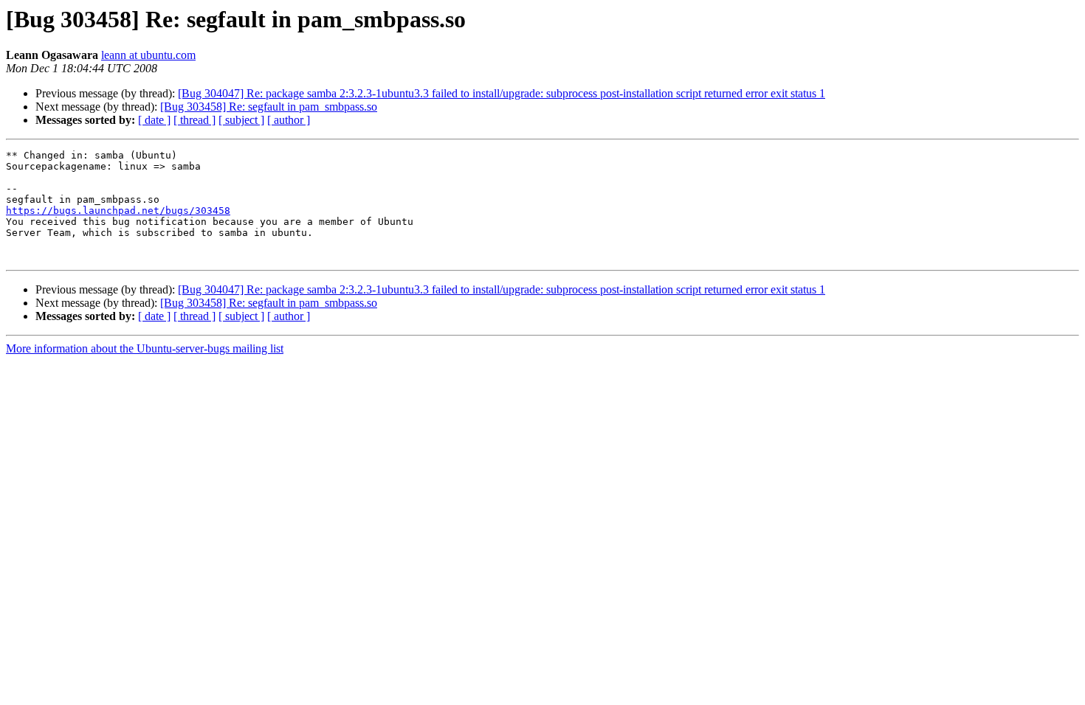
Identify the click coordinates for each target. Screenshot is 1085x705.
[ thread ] (194, 120)
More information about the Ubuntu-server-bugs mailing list (144, 348)
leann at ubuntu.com (148, 55)
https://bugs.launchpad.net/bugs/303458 (118, 210)
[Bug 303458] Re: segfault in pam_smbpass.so (268, 106)
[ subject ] (241, 120)
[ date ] (154, 120)
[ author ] (288, 120)
